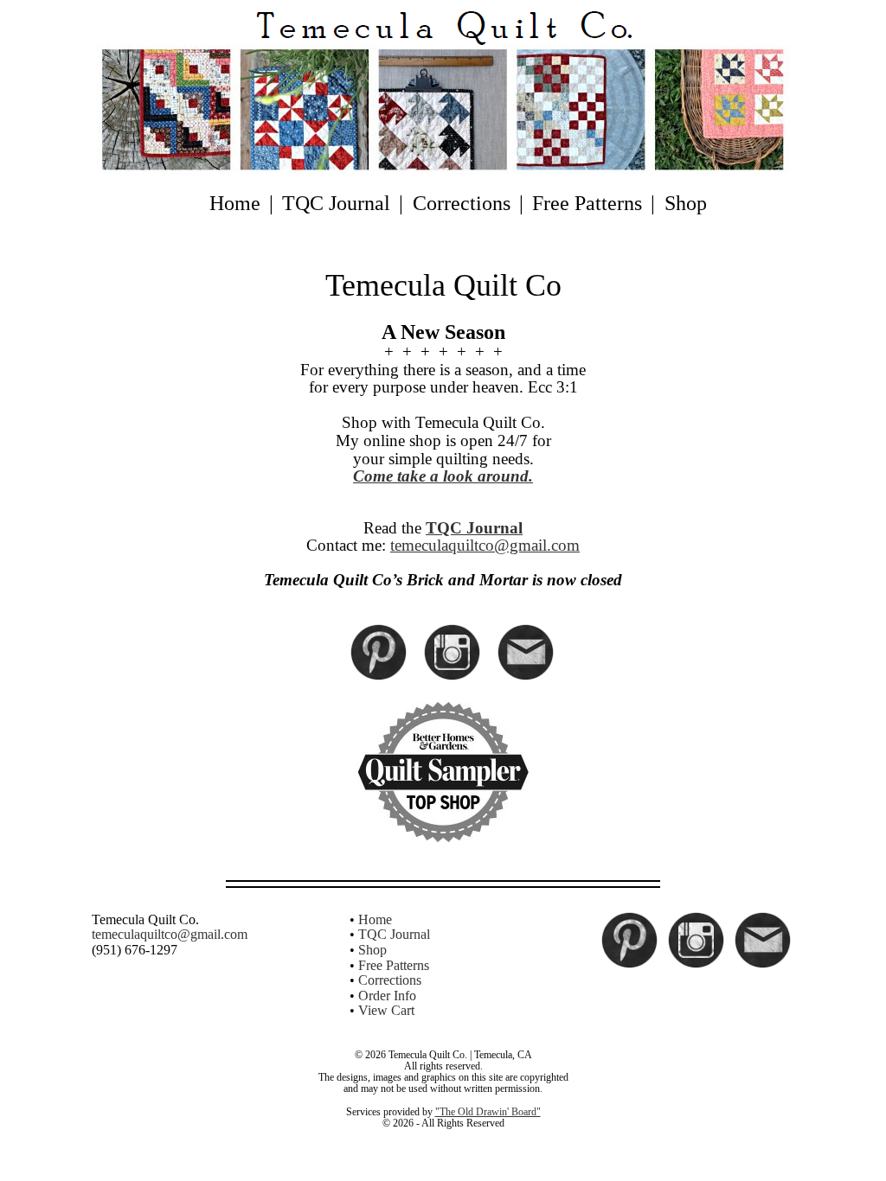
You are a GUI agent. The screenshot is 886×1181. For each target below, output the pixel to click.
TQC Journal (336, 203)
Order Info (387, 995)
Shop (685, 203)
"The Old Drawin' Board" (488, 1112)
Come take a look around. (443, 476)
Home (234, 203)
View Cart (386, 1010)
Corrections (461, 203)
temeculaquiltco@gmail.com (485, 545)
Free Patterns (587, 203)
